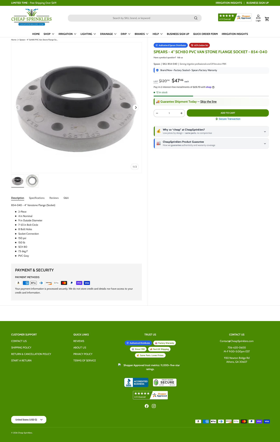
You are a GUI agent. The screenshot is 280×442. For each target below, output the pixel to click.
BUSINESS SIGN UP (257, 2)
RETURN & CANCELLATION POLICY (31, 354)
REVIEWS (78, 341)
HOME (36, 34)
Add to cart (228, 112)
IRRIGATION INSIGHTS (229, 2)
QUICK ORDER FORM (205, 34)
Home (13, 40)
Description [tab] (17, 197)
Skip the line (208, 101)
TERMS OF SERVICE (84, 360)
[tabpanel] (76, 230)
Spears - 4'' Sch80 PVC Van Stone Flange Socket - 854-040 (38, 40)
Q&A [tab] (66, 197)
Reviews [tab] (54, 197)
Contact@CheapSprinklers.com (237, 341)
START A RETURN (21, 360)
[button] (267, 19)
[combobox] (135, 18)
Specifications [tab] (37, 197)
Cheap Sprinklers (25, 432)
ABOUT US (79, 347)
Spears (157, 63)
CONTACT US (19, 341)
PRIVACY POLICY (82, 354)
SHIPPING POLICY (21, 347)
